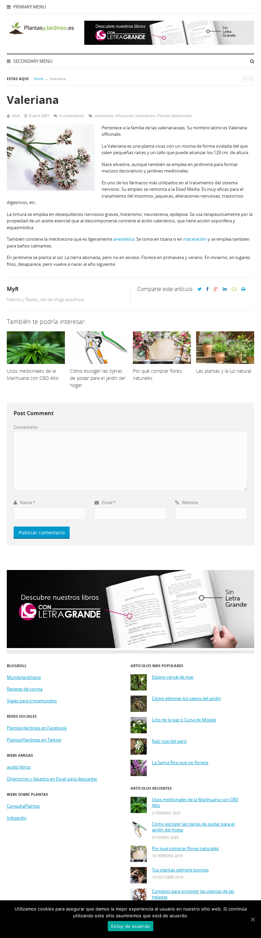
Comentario (26, 427)
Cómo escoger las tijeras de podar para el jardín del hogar (193, 827)
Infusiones (124, 115)
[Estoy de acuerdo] (252, 919)
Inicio (39, 78)
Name (27, 502)
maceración (145, 115)
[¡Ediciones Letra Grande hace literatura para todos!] (169, 43)
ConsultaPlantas (23, 806)
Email (108, 502)
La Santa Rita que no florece (180, 763)
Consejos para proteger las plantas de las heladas (193, 894)
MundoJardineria (24, 677)
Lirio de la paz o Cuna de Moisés (184, 720)
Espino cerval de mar (173, 677)
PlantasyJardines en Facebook (37, 728)
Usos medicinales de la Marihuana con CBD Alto (195, 803)
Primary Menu (29, 7)
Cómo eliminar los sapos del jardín (186, 698)
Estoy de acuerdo (130, 926)
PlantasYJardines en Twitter (34, 740)
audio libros (19, 767)
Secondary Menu (32, 61)
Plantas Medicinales (174, 115)
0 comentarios (71, 115)
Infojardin (17, 818)
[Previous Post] (245, 78)
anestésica (104, 115)
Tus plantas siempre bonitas (180, 870)
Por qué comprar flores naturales (185, 848)
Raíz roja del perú (169, 741)
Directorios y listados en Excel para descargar (52, 779)
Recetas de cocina (24, 689)
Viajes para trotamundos (32, 701)
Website (189, 502)
